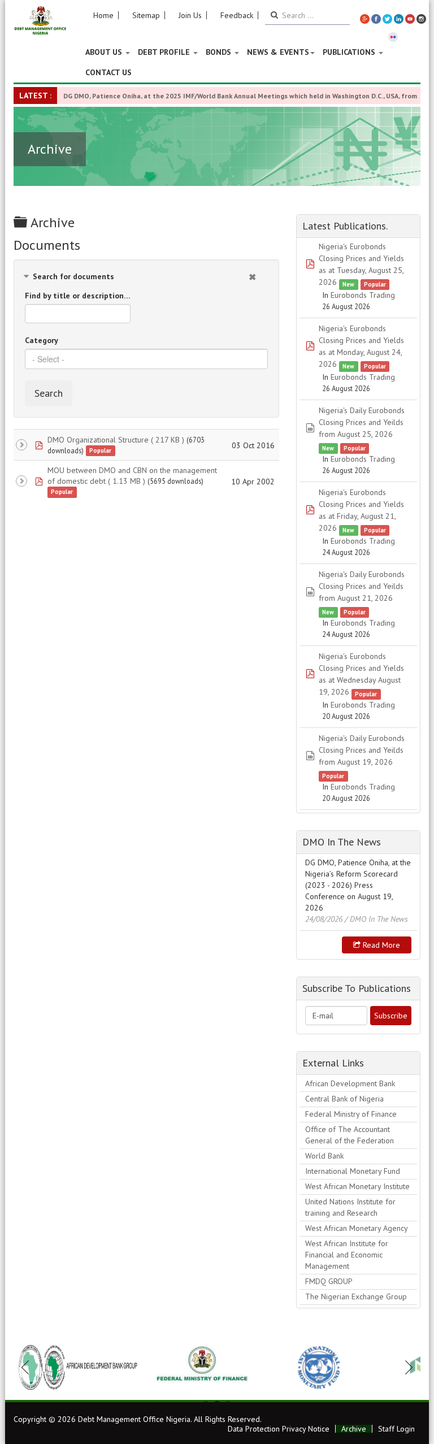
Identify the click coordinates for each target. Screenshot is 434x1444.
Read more (380, 945)
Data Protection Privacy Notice (278, 1429)
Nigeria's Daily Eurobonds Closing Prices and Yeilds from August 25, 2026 (362, 422)
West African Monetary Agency (356, 1228)
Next (405, 1367)
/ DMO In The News (376, 919)
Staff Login (396, 1429)
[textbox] (146, 358)
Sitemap (146, 15)
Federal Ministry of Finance (351, 1114)
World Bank (324, 1156)
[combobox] (146, 359)
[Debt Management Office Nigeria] (40, 21)
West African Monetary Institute (357, 1186)
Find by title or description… (78, 295)
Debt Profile (165, 52)
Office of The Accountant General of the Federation (349, 1135)
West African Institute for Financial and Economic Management (346, 1254)
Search (48, 393)
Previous (28, 1367)
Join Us (190, 15)
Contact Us (108, 72)
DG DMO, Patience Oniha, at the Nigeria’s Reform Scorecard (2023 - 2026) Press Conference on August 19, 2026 (358, 885)
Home (103, 15)
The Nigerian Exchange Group (356, 1296)
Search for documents (73, 276)
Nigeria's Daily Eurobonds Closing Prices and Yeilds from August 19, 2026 (362, 750)
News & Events (278, 52)
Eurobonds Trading (363, 295)
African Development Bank (350, 1083)
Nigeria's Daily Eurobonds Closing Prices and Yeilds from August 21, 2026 (362, 586)
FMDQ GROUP (329, 1281)
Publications (350, 52)
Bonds (219, 52)
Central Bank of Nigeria (344, 1099)
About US (104, 52)
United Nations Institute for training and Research (350, 1207)
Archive (353, 1429)
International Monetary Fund (352, 1171)
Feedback (236, 15)
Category (41, 340)
